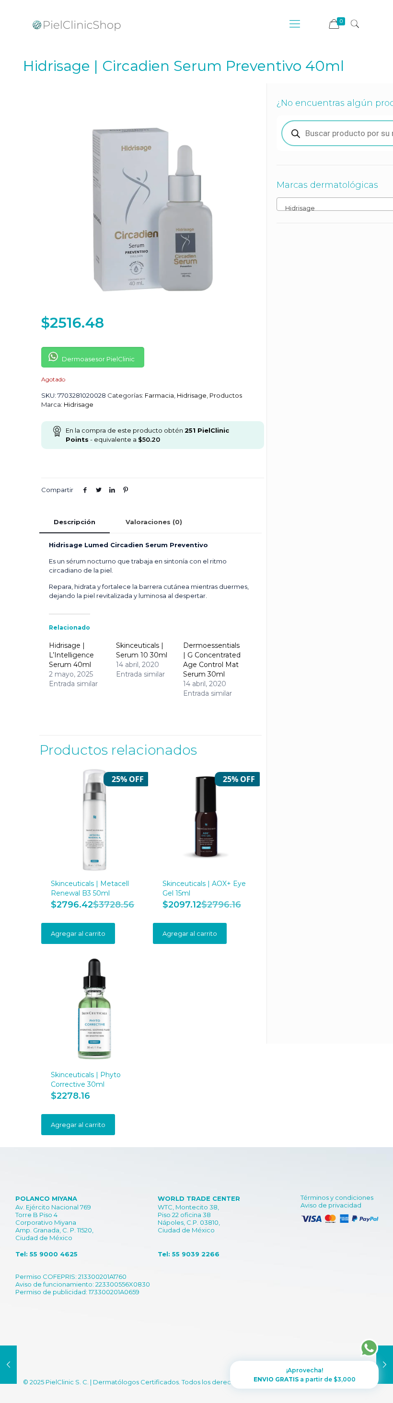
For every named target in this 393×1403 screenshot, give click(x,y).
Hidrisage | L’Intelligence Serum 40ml (71, 655)
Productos (225, 395)
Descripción (74, 522)
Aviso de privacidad (331, 1205)
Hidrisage (192, 395)
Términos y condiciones (337, 1197)
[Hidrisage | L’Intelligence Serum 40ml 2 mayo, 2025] (8, 1365)
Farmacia (159, 395)
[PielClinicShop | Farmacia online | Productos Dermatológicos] (77, 24)
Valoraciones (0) (154, 522)
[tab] (74, 522)
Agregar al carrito (78, 933)
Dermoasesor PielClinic (97, 359)
